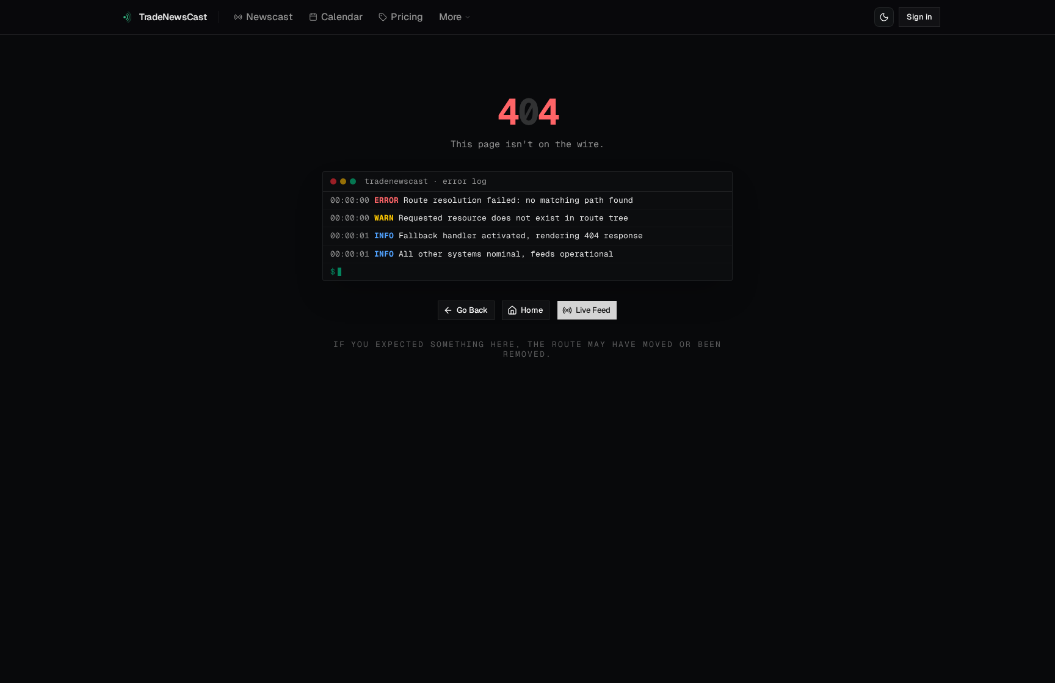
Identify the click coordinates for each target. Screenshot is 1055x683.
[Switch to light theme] (884, 17)
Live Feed (593, 310)
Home (532, 310)
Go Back (472, 310)
